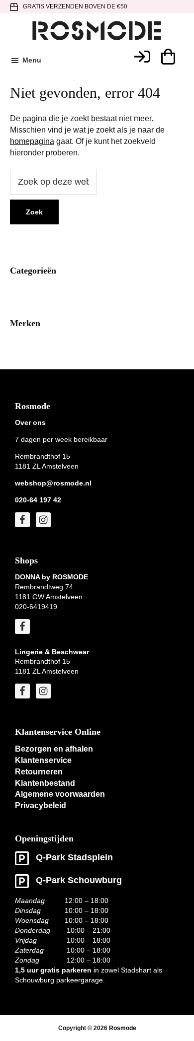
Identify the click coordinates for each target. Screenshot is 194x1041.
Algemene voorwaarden (60, 794)
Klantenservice (43, 760)
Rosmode (122, 1028)
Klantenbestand (45, 783)
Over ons (30, 422)
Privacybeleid (40, 805)
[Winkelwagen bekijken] (167, 56)
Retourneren (39, 771)
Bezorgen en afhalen (54, 749)
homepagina (32, 141)
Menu (31, 60)
